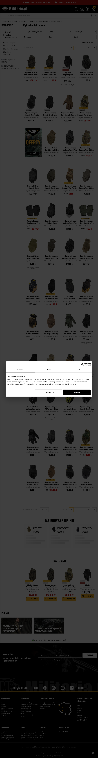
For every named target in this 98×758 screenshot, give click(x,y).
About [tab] (78, 369)
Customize (47, 392)
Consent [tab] (20, 369)
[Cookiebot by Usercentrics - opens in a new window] (82, 364)
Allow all (77, 392)
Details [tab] (49, 369)
